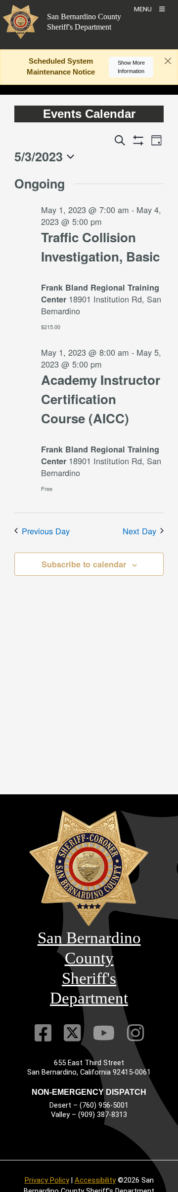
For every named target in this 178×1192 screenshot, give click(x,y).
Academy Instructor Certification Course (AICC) (100, 399)
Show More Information (131, 67)
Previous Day (46, 531)
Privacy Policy (47, 1180)
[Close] (168, 61)
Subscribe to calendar (84, 564)
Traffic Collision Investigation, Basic (100, 246)
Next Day (139, 531)
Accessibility (95, 1180)
